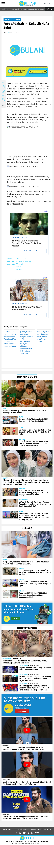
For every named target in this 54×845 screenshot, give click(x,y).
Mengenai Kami (9, 829)
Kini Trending (23, 500)
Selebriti (22, 439)
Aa (3, 106)
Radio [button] (46, 829)
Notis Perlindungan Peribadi (29, 829)
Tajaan (4, 408)
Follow (16, 619)
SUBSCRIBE (22, 711)
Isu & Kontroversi (12, 19)
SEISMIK (5, 560)
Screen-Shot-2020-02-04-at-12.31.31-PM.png (20, 264)
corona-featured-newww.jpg (11, 261)
